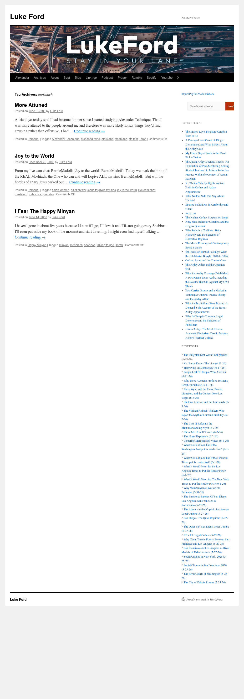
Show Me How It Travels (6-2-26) (203, 432)
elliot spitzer (78, 190)
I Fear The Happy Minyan (45, 210)
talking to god (105, 245)
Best (67, 77)
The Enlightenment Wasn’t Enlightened (205, 355)
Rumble (137, 77)
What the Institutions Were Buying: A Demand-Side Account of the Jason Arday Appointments (206, 307)
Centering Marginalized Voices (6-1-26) (206, 440)
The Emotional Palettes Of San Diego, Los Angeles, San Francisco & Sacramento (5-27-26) (204, 500)
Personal (33, 139)
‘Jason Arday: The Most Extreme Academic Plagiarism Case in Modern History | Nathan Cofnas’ (206, 333)
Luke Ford (27, 16)
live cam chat (146, 190)
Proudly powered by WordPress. (204, 599)
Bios (78, 77)
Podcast (107, 77)
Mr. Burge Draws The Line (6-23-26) (205, 363)
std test (133, 139)
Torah (143, 139)
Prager (122, 77)
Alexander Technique (66, 139)
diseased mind (90, 139)
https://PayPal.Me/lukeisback (198, 94)
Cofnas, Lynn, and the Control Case (205, 260)
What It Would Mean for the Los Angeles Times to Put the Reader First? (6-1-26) (204, 470)
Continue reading (89, 130)
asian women (60, 190)
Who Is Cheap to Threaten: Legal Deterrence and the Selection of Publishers (204, 320)
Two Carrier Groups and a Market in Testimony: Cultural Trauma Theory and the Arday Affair (206, 294)
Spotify (152, 77)
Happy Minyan (37, 245)
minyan (64, 245)
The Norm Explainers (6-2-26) (201, 436)
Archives (40, 77)
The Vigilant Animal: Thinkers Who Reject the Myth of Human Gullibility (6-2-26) (205, 415)
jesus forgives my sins (101, 190)
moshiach (121, 139)
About (55, 77)
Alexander (22, 77)
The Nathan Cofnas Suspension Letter (206, 217)
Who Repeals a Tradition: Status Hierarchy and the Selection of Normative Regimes (203, 234)
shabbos (89, 245)
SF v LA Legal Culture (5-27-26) (202, 535)
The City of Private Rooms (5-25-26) (205, 582)
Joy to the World (34, 155)
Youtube (167, 77)
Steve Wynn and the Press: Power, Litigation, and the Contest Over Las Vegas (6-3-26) (202, 393)
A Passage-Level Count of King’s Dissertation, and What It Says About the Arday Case (206, 144)
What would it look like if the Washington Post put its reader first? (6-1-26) (205, 449)
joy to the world (127, 190)
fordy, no (190, 213)
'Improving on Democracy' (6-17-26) (204, 367)
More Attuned (31, 104)
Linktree (91, 77)
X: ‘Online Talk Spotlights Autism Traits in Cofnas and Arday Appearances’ (204, 187)
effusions (107, 139)
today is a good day (41, 194)
